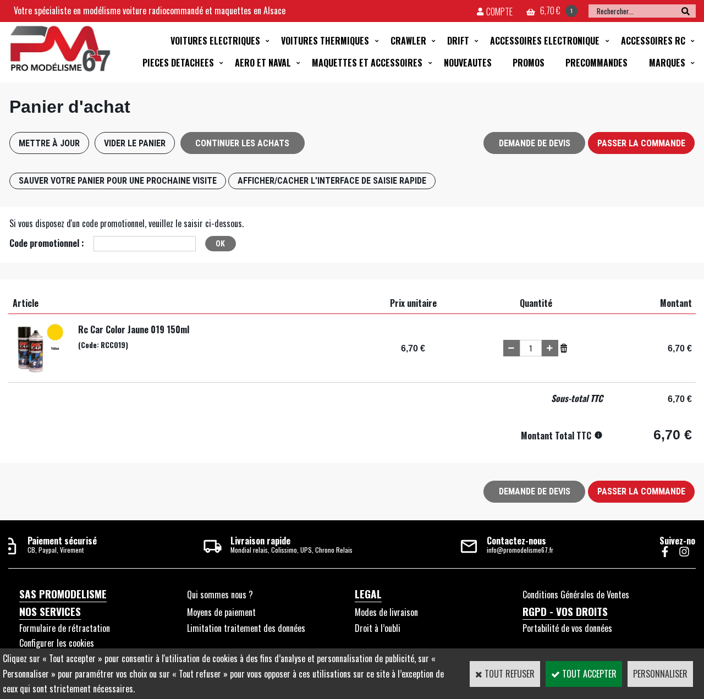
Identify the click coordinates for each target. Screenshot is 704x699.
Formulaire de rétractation (64, 628)
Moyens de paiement (221, 612)
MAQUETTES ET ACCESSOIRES (367, 62)
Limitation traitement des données (246, 628)
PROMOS (528, 62)
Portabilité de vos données (567, 628)
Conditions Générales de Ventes (575, 594)
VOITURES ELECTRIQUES (215, 40)
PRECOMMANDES (596, 62)
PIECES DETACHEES (178, 62)
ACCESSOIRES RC (653, 40)
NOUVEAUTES (468, 62)
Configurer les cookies (56, 643)
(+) (550, 348)
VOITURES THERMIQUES (325, 40)
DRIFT (458, 40)
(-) (511, 348)
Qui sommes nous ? (220, 594)
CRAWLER (408, 40)
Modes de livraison (386, 612)
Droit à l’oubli (377, 628)
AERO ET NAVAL (263, 62)
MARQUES (667, 62)
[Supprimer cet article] (563, 347)
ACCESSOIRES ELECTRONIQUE (545, 40)
